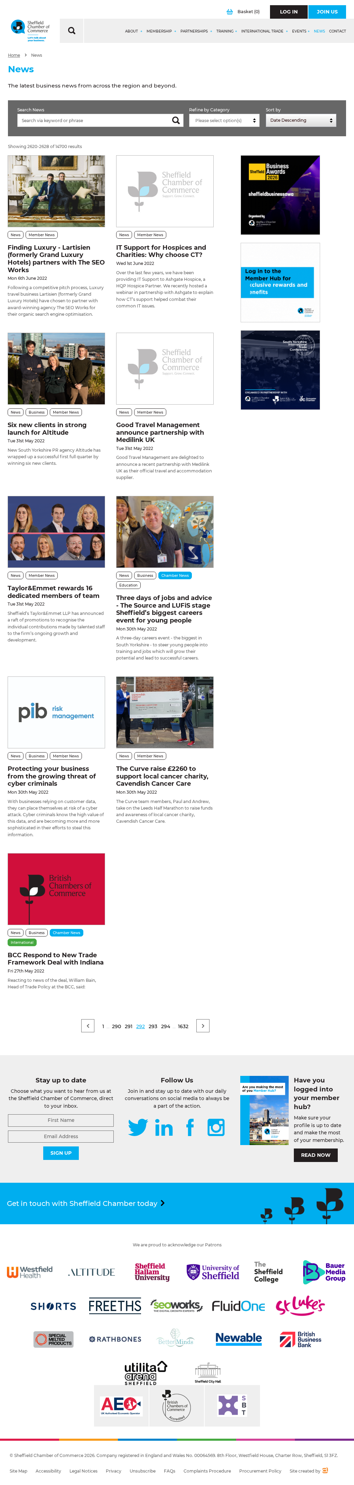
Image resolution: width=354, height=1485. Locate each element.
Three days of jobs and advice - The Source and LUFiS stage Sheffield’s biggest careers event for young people (164, 609)
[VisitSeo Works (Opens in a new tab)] (176, 1306)
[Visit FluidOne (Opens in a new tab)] (238, 1306)
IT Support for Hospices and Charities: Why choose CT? (161, 251)
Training (225, 31)
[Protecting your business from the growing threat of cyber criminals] (56, 712)
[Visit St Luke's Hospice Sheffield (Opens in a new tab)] (300, 1306)
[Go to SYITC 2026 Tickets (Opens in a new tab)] (280, 370)
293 (153, 1026)
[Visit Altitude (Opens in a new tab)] (91, 1272)
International (22, 942)
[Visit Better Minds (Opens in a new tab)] (176, 1339)
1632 (183, 1026)
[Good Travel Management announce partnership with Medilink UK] (165, 369)
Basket (248, 11)
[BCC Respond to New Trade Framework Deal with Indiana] (56, 889)
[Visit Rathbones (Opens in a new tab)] (115, 1339)
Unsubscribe (143, 1471)
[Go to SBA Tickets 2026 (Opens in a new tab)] (280, 195)
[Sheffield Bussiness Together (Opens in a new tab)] (232, 1406)
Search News (30, 109)
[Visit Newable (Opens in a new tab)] (238, 1339)
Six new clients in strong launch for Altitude (47, 428)
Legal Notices (83, 1471)
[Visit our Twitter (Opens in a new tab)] (138, 1128)
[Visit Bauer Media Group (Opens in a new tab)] (324, 1272)
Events (299, 31)
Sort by (273, 109)
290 (116, 1026)
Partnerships (194, 31)
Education (128, 585)
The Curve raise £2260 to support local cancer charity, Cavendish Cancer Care (162, 776)
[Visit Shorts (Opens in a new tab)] (53, 1306)
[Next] (202, 1025)
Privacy (113, 1471)
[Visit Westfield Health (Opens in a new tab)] (29, 1272)
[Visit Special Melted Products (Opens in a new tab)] (53, 1339)
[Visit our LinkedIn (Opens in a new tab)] (164, 1128)
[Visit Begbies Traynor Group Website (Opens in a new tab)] (176, 1406)
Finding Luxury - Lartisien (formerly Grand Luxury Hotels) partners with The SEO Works (56, 259)
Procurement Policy (260, 1471)
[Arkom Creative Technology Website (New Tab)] (325, 1471)
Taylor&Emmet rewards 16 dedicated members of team (54, 592)
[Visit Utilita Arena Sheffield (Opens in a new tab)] (146, 1373)
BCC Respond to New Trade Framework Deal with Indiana (56, 959)
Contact (337, 31)
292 (140, 1026)
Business (37, 412)
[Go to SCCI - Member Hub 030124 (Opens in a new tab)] (280, 282)
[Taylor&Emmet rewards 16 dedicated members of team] (56, 532)
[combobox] (224, 120)
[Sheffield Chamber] (30, 31)
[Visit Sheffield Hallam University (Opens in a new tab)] (152, 1272)
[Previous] (87, 1025)
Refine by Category (209, 109)
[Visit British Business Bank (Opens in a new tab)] (300, 1339)
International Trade (263, 31)
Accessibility (48, 1471)
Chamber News (175, 575)
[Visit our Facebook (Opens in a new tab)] (190, 1128)
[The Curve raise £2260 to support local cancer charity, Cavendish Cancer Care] (165, 712)
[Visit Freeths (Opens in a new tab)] (115, 1306)
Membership (160, 31)
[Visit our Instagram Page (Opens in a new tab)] (216, 1128)
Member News (42, 235)
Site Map (18, 1471)
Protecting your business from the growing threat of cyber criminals (52, 776)
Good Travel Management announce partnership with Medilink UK (160, 432)
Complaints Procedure (207, 1471)
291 (128, 1026)
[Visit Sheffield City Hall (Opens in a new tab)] (208, 1373)
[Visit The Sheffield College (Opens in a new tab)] (269, 1272)
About (132, 31)
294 (165, 1026)
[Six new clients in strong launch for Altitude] (56, 369)
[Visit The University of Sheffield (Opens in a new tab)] (213, 1272)
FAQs (169, 1471)
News (319, 31)
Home (14, 55)
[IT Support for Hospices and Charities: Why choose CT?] (165, 191)
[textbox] (226, 120)
